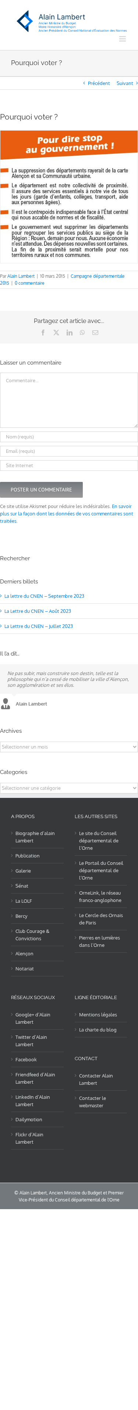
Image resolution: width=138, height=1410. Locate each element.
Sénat (21, 886)
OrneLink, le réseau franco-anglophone (100, 896)
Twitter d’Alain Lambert (31, 1040)
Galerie (23, 871)
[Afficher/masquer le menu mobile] (123, 39)
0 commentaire (30, 283)
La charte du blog (98, 1030)
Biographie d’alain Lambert (35, 836)
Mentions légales (98, 1014)
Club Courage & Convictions (32, 934)
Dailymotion (28, 1119)
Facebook (26, 1059)
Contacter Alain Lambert (96, 1079)
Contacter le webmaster (92, 1101)
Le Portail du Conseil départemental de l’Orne (101, 870)
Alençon (24, 953)
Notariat (24, 969)
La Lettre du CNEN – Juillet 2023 (38, 626)
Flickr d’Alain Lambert (29, 1138)
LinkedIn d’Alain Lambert (32, 1100)
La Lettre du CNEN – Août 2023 (37, 611)
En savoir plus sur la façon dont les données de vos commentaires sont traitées (66, 513)
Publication (27, 856)
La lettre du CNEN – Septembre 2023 (44, 596)
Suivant (125, 83)
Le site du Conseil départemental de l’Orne (98, 840)
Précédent (99, 83)
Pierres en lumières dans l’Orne (99, 941)
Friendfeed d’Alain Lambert (35, 1078)
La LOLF (23, 901)
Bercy (21, 916)
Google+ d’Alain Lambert (32, 1018)
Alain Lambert (21, 276)
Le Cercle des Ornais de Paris (101, 919)
